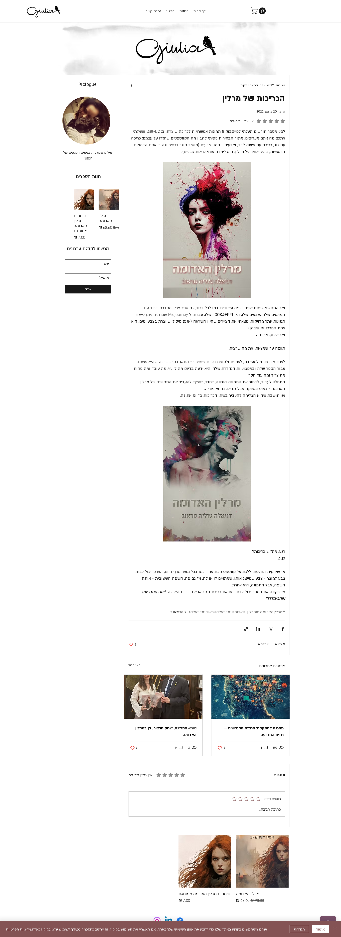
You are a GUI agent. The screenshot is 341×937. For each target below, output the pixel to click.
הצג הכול (134, 665)
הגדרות (299, 929)
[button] (259, 10)
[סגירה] (335, 929)
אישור (320, 929)
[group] (205, 869)
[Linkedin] (168, 920)
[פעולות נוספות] (132, 85)
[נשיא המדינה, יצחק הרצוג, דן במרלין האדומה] (163, 697)
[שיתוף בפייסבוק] (282, 629)
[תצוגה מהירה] (262, 861)
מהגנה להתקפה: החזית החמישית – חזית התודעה (254, 731)
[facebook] (179, 920)
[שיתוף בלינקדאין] (258, 629)
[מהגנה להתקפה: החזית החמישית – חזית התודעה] (250, 697)
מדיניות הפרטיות (18, 929)
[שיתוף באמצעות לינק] (246, 629)
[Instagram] (157, 920)
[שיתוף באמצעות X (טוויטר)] (270, 629)
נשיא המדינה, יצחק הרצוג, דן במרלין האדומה (165, 731)
